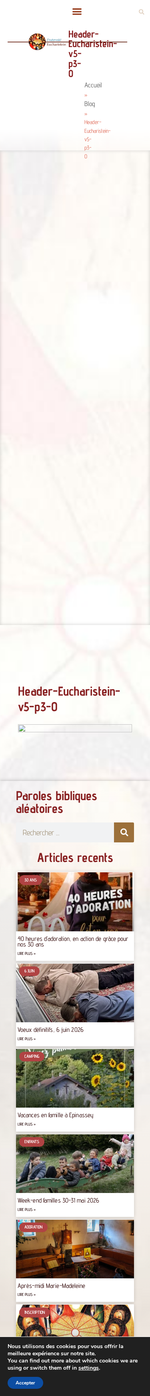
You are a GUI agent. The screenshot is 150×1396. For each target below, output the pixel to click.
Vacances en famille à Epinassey (56, 1115)
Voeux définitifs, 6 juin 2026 (51, 1029)
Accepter (25, 1383)
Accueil (93, 85)
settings (88, 1368)
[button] (77, 11)
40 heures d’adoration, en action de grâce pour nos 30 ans (73, 941)
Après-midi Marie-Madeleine (52, 1286)
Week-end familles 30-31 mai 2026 (58, 1200)
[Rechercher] (124, 832)
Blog (89, 104)
